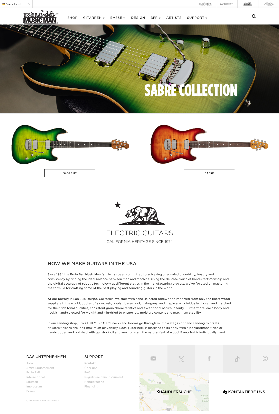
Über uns (90, 367)
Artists (174, 18)
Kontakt (90, 363)
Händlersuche (94, 381)
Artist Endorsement (40, 367)
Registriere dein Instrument (103, 377)
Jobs (29, 363)
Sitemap (32, 381)
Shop (72, 18)
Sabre (209, 173)
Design (138, 18)
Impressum (34, 386)
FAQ (87, 372)
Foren (30, 391)
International (35, 377)
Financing (91, 386)
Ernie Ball (33, 372)
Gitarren (92, 18)
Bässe (116, 18)
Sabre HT (70, 173)
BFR (154, 18)
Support (195, 18)
